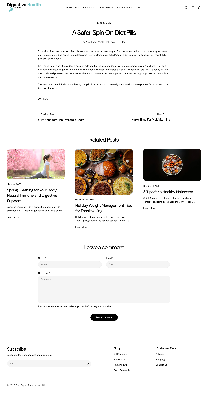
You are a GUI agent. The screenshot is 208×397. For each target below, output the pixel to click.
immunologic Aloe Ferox (143, 65)
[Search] (186, 7)
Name (42, 258)
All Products (120, 354)
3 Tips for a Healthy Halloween (168, 191)
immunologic (120, 364)
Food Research (122, 370)
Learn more (13, 217)
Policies (160, 354)
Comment (44, 273)
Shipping (160, 359)
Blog (123, 41)
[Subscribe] (88, 364)
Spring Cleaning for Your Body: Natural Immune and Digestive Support (32, 195)
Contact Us (161, 364)
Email (109, 258)
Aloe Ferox (119, 359)
